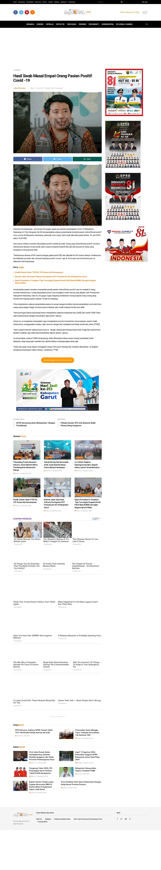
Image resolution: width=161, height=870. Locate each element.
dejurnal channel (124, 24)
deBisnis (82, 24)
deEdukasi (71, 24)
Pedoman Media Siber (62, 819)
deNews (40, 24)
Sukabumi (63, 2)
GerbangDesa (108, 24)
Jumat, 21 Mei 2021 (23, 736)
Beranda (30, 24)
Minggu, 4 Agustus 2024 (84, 763)
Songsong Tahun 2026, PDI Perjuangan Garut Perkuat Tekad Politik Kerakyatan (40, 770)
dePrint (39, 819)
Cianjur (50, 2)
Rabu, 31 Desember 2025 (39, 776)
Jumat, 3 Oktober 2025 (38, 792)
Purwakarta (29, 2)
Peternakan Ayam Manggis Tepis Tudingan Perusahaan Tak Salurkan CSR (87, 732)
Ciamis (44, 2)
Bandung (38, 2)
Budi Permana (20, 88)
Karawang (21, 2)
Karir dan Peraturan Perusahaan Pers (88, 819)
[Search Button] (121, 2)
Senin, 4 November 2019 (84, 738)
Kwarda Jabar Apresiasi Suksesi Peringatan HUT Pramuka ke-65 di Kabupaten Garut (51, 277)
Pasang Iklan (42, 822)
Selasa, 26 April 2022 (69, 787)
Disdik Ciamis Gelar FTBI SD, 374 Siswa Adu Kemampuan (39, 272)
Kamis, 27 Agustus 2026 (23, 473)
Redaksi (48, 819)
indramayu (71, 2)
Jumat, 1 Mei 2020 (82, 774)
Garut (15, 2)
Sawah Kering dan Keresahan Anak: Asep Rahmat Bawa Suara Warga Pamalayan (56, 465)
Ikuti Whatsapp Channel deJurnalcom (57, 360)
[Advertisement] (80, 49)
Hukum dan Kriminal (84, 495)
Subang (56, 2)
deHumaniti (94, 24)
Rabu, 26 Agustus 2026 (53, 511)
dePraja (49, 24)
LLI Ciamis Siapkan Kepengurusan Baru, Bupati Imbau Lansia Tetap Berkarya (87, 465)
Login (146, 2)
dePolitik (60, 24)
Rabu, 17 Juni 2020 (37, 88)
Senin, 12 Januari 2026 (38, 763)
